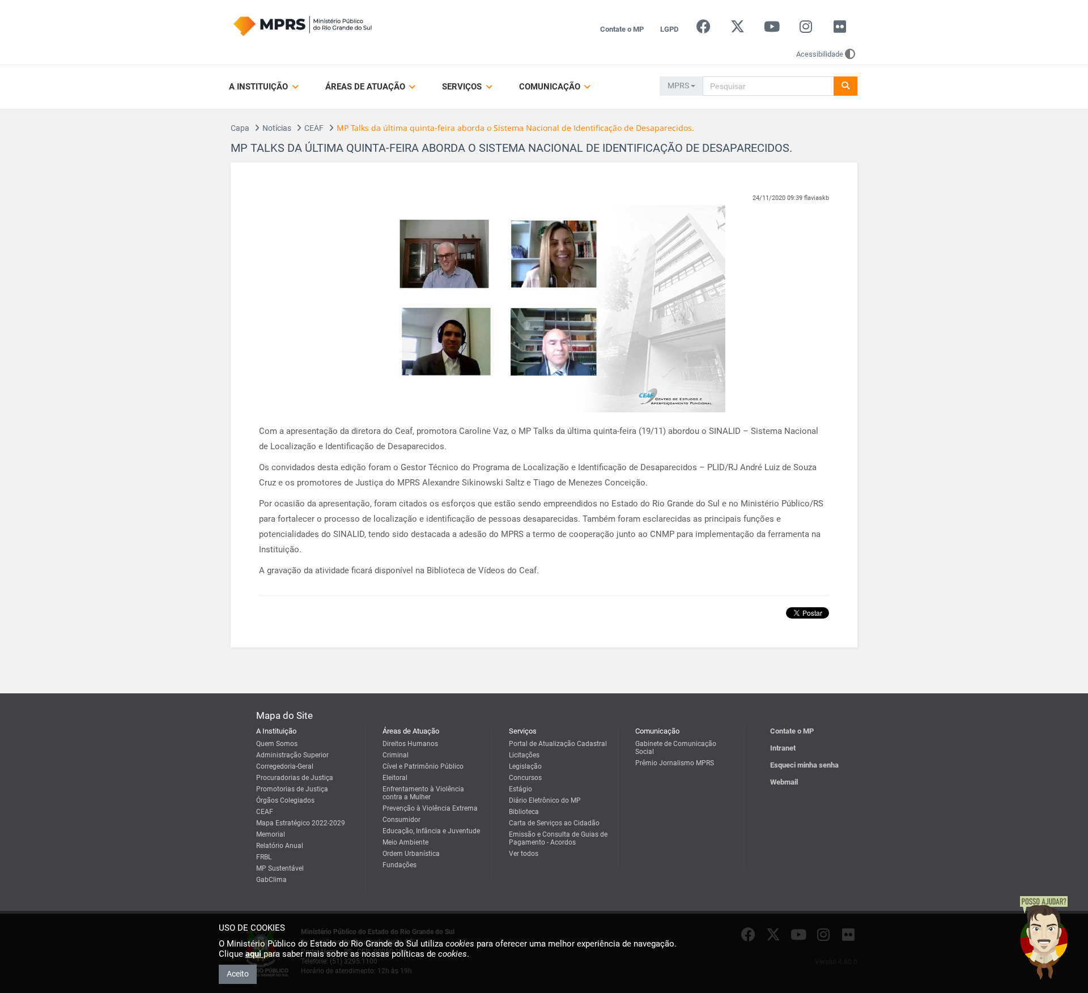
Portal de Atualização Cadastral (558, 744)
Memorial (270, 834)
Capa (240, 128)
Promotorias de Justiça (292, 789)
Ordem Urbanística (411, 854)
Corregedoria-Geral (284, 766)
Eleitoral (394, 778)
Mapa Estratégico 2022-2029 (300, 823)
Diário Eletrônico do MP (545, 800)
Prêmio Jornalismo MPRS (674, 763)
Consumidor (401, 820)
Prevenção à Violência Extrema (430, 808)
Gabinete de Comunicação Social (675, 748)
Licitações (524, 755)
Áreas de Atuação (366, 87)
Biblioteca (524, 812)
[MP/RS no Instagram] (805, 29)
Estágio (520, 789)
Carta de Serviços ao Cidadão (554, 823)
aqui (254, 954)
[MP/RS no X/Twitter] (737, 29)
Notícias (276, 128)
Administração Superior (292, 755)
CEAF (314, 128)
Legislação (525, 766)
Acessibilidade (819, 54)
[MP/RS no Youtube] (771, 29)
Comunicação (551, 87)
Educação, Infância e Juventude (431, 831)
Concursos (525, 778)
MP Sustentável (280, 868)
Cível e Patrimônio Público (423, 766)
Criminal (395, 755)
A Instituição (259, 87)
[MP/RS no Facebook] (703, 29)
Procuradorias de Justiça (294, 778)
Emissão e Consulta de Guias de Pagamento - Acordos (558, 838)
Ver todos (523, 854)
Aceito (238, 973)
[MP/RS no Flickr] (840, 29)
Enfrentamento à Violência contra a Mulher (423, 793)
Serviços (463, 87)
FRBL (263, 857)
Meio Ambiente (405, 842)
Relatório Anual (279, 846)
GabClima (271, 880)
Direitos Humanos (410, 744)
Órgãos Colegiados (285, 800)
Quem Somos (277, 744)
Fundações (399, 865)
